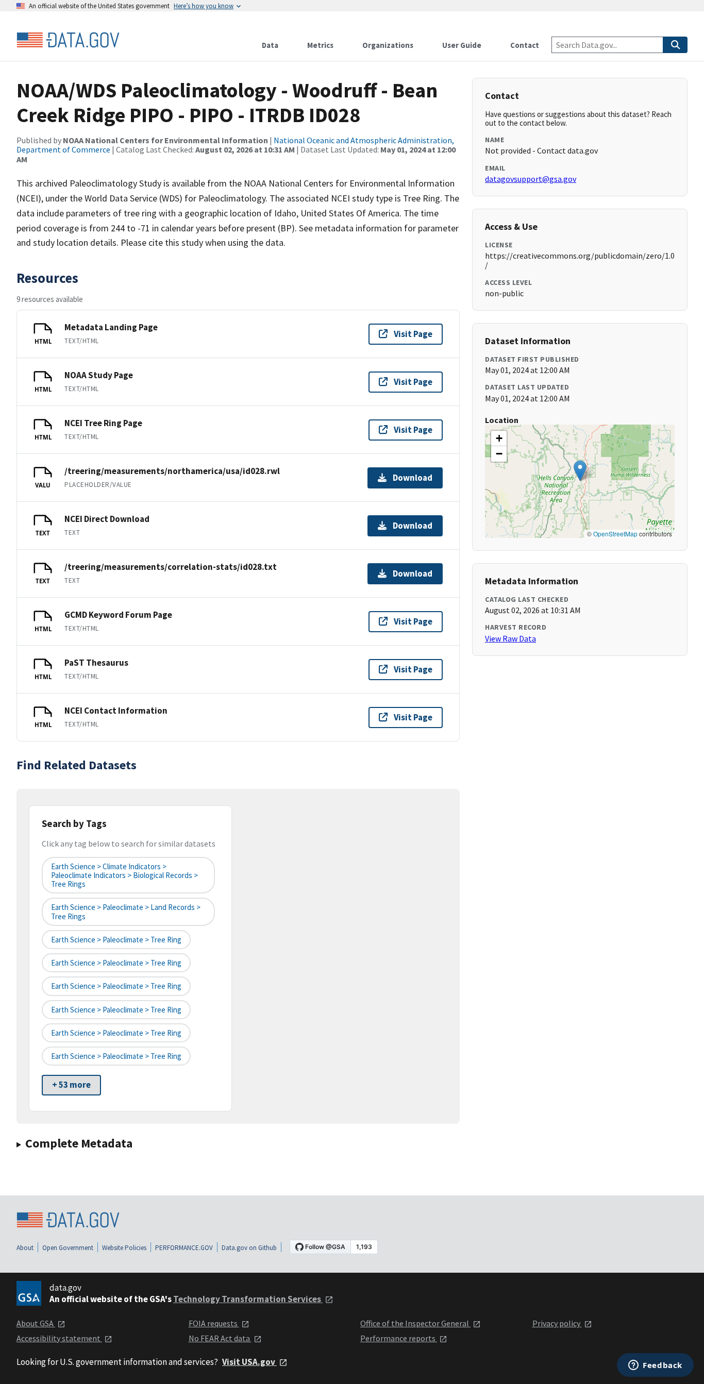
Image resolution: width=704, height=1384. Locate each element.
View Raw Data (510, 638)
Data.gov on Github (249, 1247)
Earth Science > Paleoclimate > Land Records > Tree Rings (125, 911)
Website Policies (124, 1247)
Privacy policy (557, 1323)
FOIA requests (214, 1323)
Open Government (67, 1247)
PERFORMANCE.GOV (184, 1247)
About (24, 1247)
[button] (580, 470)
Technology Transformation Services (248, 1299)
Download (412, 477)
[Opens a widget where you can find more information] (655, 1366)
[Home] (68, 40)
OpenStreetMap (615, 533)
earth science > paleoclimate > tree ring (116, 939)
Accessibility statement (59, 1338)
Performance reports (398, 1338)
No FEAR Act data (220, 1338)
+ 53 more (71, 1084)
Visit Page (413, 334)
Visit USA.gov (249, 1362)
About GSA (35, 1323)
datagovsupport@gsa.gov (530, 179)
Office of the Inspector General (415, 1323)
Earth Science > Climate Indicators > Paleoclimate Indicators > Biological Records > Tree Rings (124, 875)
